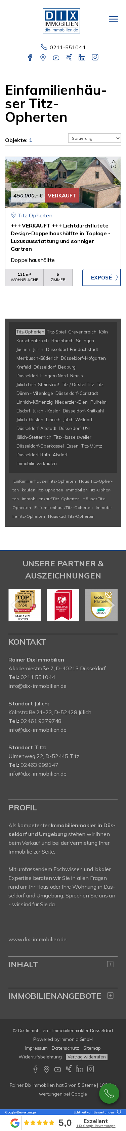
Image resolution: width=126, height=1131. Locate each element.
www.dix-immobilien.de (37, 939)
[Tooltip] (118, 1112)
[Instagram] (95, 58)
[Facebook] (30, 58)
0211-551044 (67, 47)
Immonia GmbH (76, 1039)
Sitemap (92, 1048)
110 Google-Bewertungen (96, 1126)
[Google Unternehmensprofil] (43, 58)
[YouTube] (56, 58)
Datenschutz (65, 1048)
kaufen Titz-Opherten (42, 489)
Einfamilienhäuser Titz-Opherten (44, 481)
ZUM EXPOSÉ (101, 277)
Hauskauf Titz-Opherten (71, 516)
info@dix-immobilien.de (37, 685)
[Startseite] (63, 19)
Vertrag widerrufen (87, 1056)
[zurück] (16, 605)
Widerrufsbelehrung (40, 1057)
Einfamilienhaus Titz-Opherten (63, 507)
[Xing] (70, 58)
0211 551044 (37, 677)
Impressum (36, 1048)
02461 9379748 (40, 721)
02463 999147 (39, 764)
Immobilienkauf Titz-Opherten (50, 498)
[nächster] (110, 605)
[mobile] (113, 19)
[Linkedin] (82, 58)
